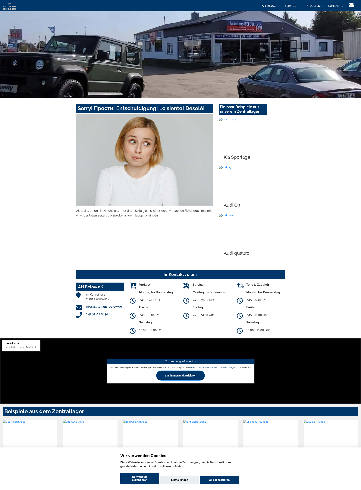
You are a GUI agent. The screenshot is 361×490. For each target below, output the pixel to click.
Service (290, 6)
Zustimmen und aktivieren (180, 375)
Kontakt (334, 6)
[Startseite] (9, 6)
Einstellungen (179, 479)
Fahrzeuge (268, 6)
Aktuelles (312, 6)
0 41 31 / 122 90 (97, 314)
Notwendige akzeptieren (139, 478)
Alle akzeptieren (219, 479)
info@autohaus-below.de (104, 306)
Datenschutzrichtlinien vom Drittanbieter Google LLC (214, 367)
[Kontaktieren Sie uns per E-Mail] (351, 5)
